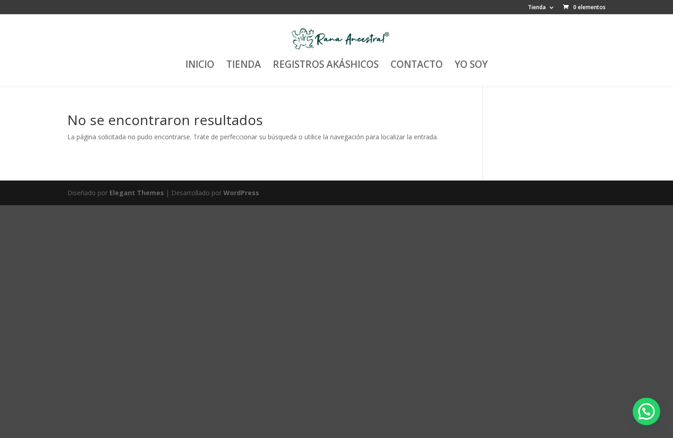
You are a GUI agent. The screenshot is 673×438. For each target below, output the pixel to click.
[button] (646, 411)
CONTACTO (417, 66)
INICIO (199, 66)
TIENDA (243, 66)
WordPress (241, 192)
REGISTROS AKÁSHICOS (326, 66)
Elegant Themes (136, 192)
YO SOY (471, 66)
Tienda (537, 8)
